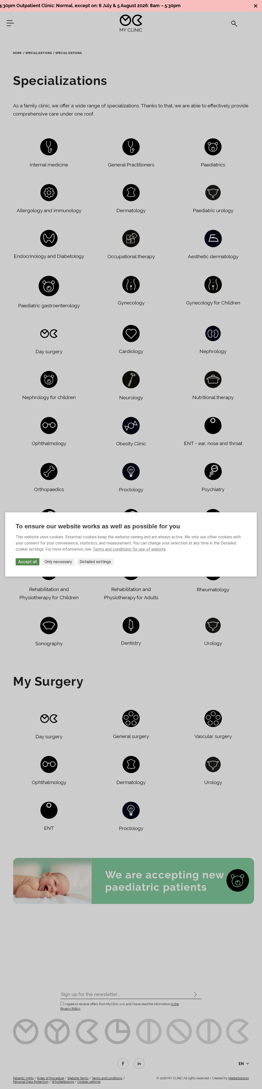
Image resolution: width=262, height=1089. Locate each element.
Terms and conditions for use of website (129, 549)
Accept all (27, 561)
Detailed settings (95, 561)
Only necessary (58, 561)
